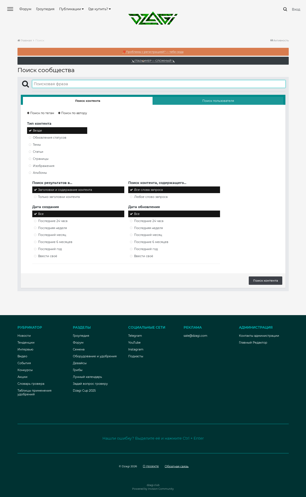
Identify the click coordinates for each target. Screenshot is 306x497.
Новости (24, 336)
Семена (79, 349)
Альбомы (40, 173)
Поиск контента (265, 280)
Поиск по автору (73, 113)
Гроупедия (45, 9)
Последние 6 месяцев (55, 242)
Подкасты (135, 356)
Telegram (135, 336)
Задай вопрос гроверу (90, 384)
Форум (25, 9)
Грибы (77, 370)
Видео (22, 356)
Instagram (135, 349)
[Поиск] (285, 9)
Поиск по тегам (41, 113)
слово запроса (151, 197)
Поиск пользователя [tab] (218, 101)
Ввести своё (47, 256)
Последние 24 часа (52, 221)
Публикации (70, 9)
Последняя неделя (52, 228)
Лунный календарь (87, 377)
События (24, 363)
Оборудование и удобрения (95, 356)
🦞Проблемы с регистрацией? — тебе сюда (153, 51)
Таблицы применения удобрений (34, 392)
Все (41, 214)
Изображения (43, 166)
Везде (37, 130)
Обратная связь (177, 466)
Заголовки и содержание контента (65, 190)
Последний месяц (52, 235)
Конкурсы (25, 370)
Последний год (50, 249)
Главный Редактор (253, 342)
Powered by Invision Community (153, 488)
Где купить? (98, 9)
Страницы (41, 159)
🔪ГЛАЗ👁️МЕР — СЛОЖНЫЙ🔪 (153, 60)
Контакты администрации (259, 336)
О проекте (151, 466)
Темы (37, 145)
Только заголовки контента (59, 197)
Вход (296, 9)
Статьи (38, 152)
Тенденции (26, 342)
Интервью (25, 349)
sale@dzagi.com (195, 336)
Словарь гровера (30, 384)
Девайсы (80, 363)
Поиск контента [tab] (87, 101)
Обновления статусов (49, 137)
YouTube (134, 342)
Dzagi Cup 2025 (84, 390)
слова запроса (148, 190)
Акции (22, 377)
